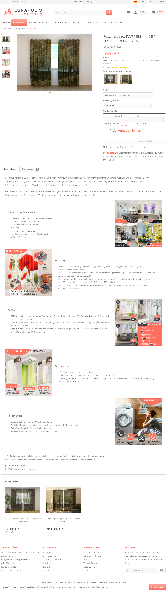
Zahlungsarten (49, 556)
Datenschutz (89, 567)
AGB (86, 559)
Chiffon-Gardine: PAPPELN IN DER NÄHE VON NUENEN (22, 520)
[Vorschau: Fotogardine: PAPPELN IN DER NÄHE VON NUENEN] (5, 38)
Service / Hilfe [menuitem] (157, 2)
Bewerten (124, 147)
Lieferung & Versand (51, 559)
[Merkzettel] (128, 12)
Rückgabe (47, 567)
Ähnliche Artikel (10, 481)
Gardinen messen (91, 552)
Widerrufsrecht (90, 563)
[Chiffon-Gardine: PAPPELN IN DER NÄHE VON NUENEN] (23, 500)
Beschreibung (9, 169)
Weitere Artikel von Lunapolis (21, 469)
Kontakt (46, 570)
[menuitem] (83, 12)
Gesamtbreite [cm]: (113, 116)
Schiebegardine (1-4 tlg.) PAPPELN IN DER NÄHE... (63, 520)
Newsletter (47, 563)
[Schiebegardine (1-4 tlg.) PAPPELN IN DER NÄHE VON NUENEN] (63, 500)
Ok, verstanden (157, 587)
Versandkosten (120, 60)
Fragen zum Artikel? (16, 466)
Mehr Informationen (99, 587)
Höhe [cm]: (139, 116)
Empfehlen (139, 147)
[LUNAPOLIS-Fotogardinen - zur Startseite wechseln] (22, 12)
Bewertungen (30, 169)
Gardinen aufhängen (93, 556)
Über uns (46, 552)
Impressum (89, 570)
